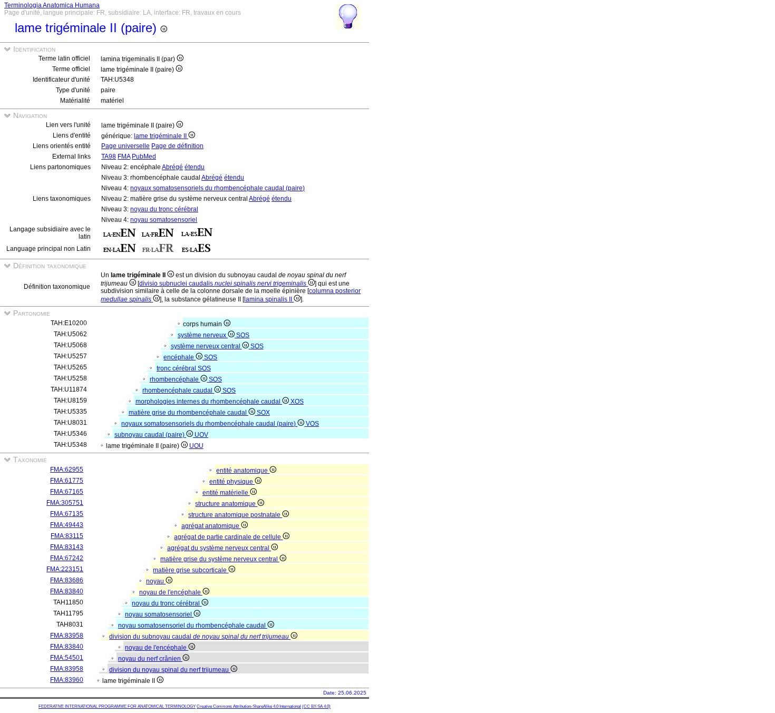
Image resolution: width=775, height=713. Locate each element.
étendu (195, 167)
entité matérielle (226, 492)
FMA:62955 (66, 469)
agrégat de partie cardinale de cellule (228, 537)
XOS (297, 401)
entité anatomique (242, 470)
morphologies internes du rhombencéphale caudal (208, 401)
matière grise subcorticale (190, 570)
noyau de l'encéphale (170, 592)
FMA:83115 (67, 536)
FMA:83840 (66, 591)
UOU (196, 446)
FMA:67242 (66, 558)
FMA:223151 (64, 569)
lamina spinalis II (269, 299)
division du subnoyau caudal (199, 636)
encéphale (179, 357)
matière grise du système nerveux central (219, 559)
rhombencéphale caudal (178, 390)
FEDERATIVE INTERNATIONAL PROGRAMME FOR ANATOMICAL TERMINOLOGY (117, 706)
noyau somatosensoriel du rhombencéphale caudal (192, 625)
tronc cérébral (177, 368)
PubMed (144, 156)
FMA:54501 (66, 657)
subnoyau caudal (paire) (150, 434)
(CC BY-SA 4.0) (316, 706)
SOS (242, 335)
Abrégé (172, 167)
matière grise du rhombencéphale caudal (188, 412)
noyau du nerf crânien (150, 658)
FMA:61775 (66, 480)
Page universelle (125, 146)
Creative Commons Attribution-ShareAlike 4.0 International (249, 706)
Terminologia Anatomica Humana (52, 5)
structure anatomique (226, 503)
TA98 (108, 156)
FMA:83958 (66, 635)
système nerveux (203, 335)
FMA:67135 (66, 513)
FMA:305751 (64, 502)
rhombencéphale (175, 379)
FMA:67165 (66, 491)
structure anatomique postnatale (235, 515)
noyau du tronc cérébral (164, 209)
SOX (263, 412)
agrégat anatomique (211, 526)
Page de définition (177, 146)
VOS (312, 423)
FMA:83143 (66, 547)
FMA (124, 156)
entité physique (232, 481)
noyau (156, 581)
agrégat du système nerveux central (219, 548)
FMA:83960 (66, 679)
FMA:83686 (66, 580)
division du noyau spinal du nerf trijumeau (169, 669)
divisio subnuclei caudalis (222, 283)
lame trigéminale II (161, 136)
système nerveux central (206, 346)
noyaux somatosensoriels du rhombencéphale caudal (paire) (217, 188)
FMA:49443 (66, 525)
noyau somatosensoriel (163, 219)
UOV (201, 434)
